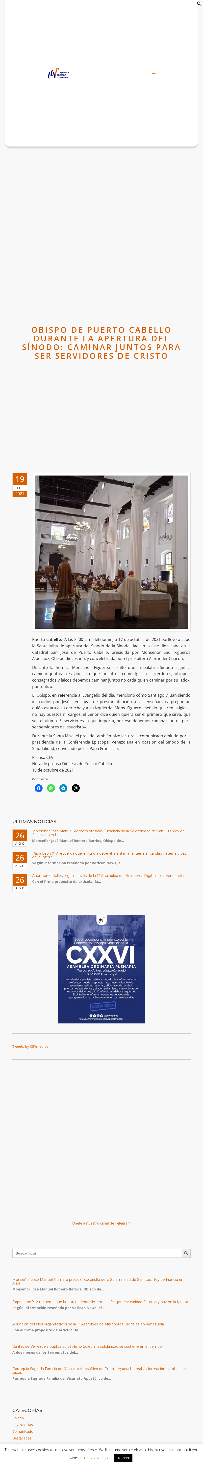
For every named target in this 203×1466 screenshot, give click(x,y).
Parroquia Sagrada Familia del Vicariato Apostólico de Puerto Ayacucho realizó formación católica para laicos (100, 1371)
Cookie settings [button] (96, 1458)
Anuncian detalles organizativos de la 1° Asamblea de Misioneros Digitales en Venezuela (108, 875)
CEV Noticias (22, 1424)
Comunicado (22, 1431)
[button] (199, 4)
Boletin (18, 1418)
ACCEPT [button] (123, 1458)
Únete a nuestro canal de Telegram (101, 1223)
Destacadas (21, 1438)
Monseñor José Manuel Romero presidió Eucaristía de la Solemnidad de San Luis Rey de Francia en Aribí (108, 833)
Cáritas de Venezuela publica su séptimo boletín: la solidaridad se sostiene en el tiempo (87, 1346)
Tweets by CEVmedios (30, 1046)
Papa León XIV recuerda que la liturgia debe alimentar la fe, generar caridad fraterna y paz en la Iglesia (109, 855)
